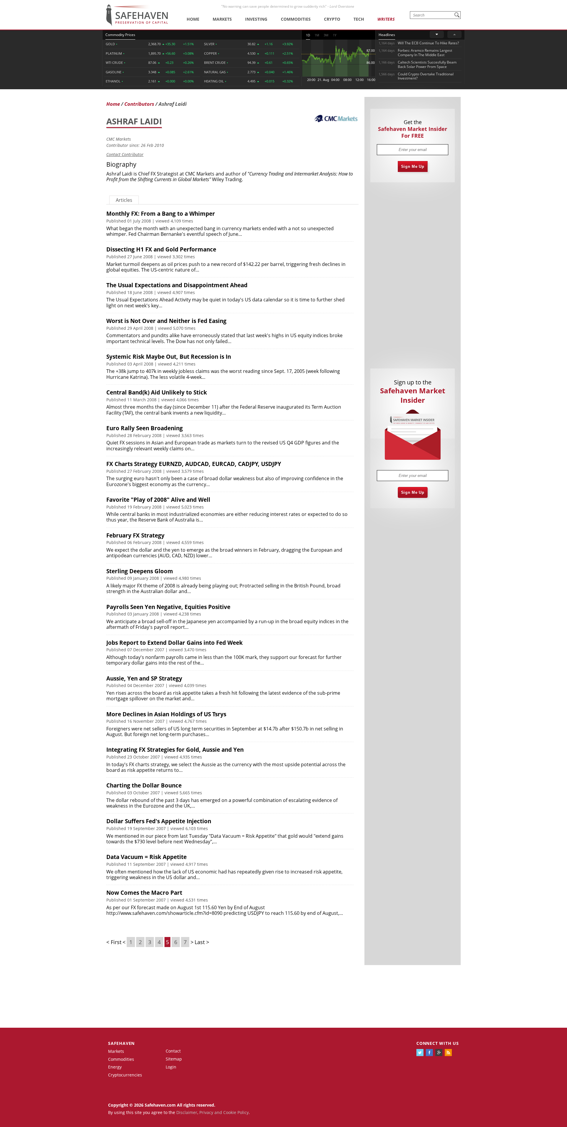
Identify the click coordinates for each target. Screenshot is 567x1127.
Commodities (296, 19)
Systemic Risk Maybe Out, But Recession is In (168, 356)
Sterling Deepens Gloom (139, 571)
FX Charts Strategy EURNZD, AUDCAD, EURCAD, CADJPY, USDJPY (193, 464)
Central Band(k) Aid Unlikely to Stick (156, 392)
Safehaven (121, 1043)
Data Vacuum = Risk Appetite (146, 857)
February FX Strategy (135, 535)
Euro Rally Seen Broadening (144, 428)
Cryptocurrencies (125, 1075)
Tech (358, 19)
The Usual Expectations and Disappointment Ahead (176, 285)
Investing (256, 19)
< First (113, 942)
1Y (334, 35)
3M (326, 35)
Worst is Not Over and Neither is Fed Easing (166, 321)
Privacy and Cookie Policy (224, 1112)
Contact (173, 1051)
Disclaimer (186, 1112)
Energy (115, 1067)
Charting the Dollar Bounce (144, 785)
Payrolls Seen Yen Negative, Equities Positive (168, 607)
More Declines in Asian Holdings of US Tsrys (166, 714)
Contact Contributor (125, 154)
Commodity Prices (120, 34)
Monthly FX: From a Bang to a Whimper (160, 213)
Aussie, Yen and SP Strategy (144, 678)
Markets (222, 19)
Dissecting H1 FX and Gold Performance (161, 249)
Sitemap (174, 1059)
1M (317, 35)
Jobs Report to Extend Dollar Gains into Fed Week (174, 643)
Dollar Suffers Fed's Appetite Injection (158, 821)
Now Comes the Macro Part (144, 893)
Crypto (332, 19)
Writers (386, 19)
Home (193, 19)
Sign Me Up (412, 166)
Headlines (387, 34)
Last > (202, 942)
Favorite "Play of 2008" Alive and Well (158, 500)
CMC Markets (118, 139)
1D (308, 35)
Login (171, 1067)
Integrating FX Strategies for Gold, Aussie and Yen (175, 750)
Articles (124, 200)
